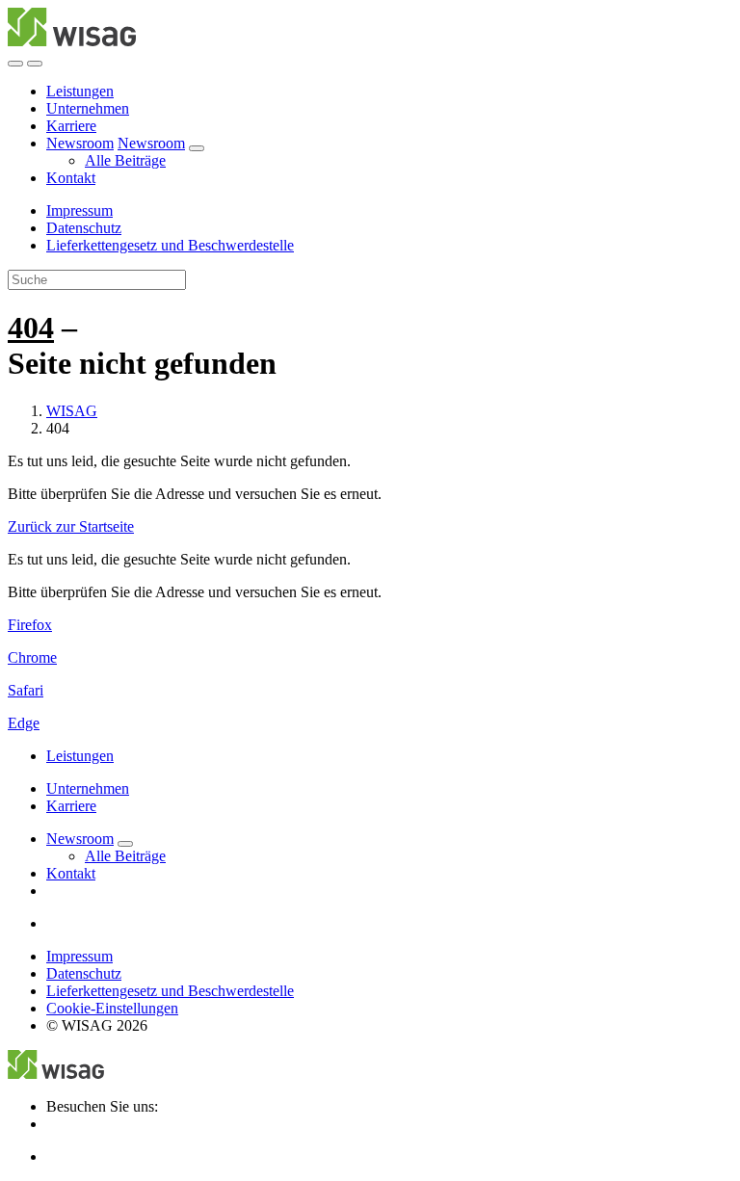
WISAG (71, 411)
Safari (25, 690)
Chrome (32, 657)
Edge (24, 723)
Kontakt (70, 178)
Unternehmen (87, 108)
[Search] (34, 63)
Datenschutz (83, 228)
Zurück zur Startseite (71, 526)
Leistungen (80, 91)
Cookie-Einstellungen (112, 1008)
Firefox (30, 625)
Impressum (79, 210)
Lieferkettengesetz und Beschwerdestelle (170, 245)
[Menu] (15, 63)
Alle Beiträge (125, 160)
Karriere (71, 126)
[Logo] (72, 41)
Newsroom (80, 143)
